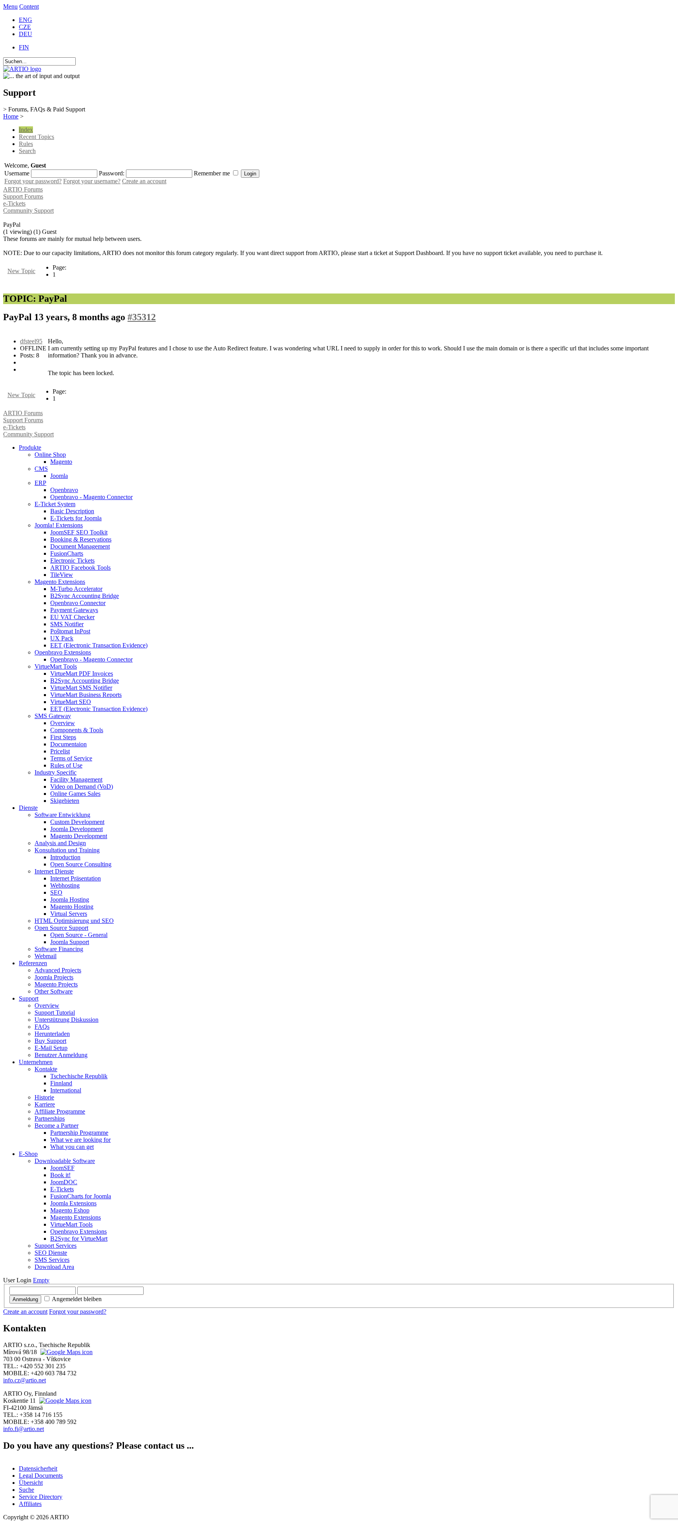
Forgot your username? (91, 181)
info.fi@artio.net (23, 1429)
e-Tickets (14, 203)
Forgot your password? (33, 181)
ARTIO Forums (23, 189)
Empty (41, 1280)
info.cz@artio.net (24, 1380)
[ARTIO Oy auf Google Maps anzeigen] (64, 1400)
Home (10, 116)
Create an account (144, 181)
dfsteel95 (31, 341)
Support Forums (23, 196)
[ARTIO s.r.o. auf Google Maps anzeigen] (65, 1352)
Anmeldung (25, 1299)
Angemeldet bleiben (77, 1299)
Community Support (28, 210)
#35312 (142, 317)
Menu (10, 6)
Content (29, 6)
